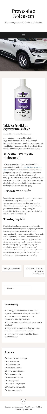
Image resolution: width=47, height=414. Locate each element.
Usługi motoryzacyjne (16, 384)
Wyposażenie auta (14, 390)
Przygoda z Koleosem (23, 13)
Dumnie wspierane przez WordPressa (19, 407)
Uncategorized (13, 380)
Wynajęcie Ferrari (11, 268)
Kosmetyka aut (26, 134)
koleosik (17, 134)
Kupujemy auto (13, 364)
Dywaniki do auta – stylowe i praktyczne (35, 271)
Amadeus (18, 409)
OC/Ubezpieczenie (14, 368)
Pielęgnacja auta (14, 374)
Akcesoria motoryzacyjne (17, 358)
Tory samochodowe (15, 377)
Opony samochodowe (15, 371)
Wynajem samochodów (16, 387)
